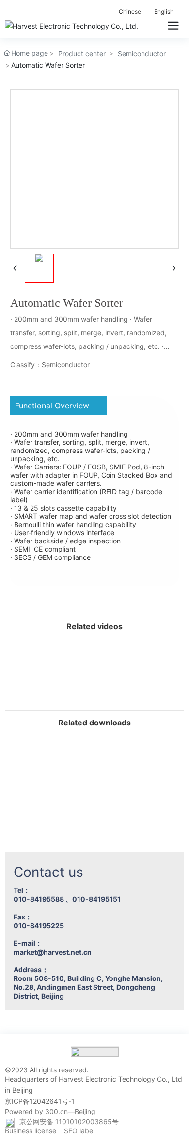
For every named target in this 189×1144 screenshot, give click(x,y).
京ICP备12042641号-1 (40, 1101)
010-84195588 (39, 899)
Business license (30, 1131)
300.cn (56, 1111)
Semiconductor (142, 53)
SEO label (79, 1131)
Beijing (85, 1111)
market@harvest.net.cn (53, 952)
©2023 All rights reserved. (47, 1070)
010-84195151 (96, 899)
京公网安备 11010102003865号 (69, 1121)
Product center (82, 53)
